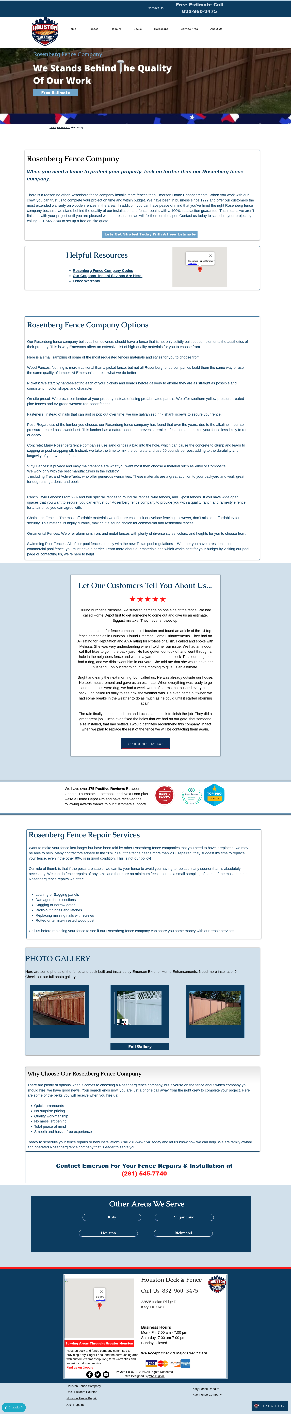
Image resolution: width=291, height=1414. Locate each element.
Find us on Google (80, 1367)
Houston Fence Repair (82, 1398)
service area (63, 127)
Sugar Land (95, 1355)
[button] (99, 1343)
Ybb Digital (157, 1376)
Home (53, 127)
